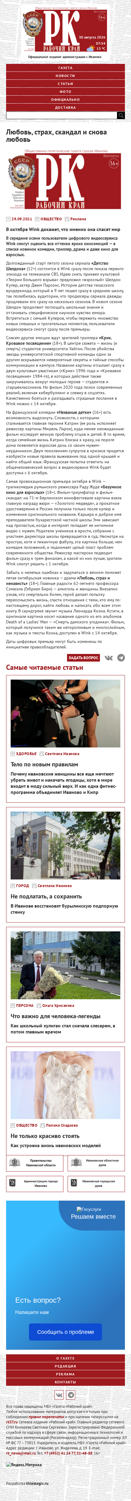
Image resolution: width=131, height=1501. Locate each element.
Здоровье (26, 754)
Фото (66, 91)
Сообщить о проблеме (65, 1332)
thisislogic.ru (37, 1483)
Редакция (65, 1366)
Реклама (78, 219)
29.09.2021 (22, 219)
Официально (65, 99)
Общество (51, 219)
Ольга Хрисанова (58, 1006)
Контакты (65, 1382)
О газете (65, 1358)
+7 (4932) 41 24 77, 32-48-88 (68, 1453)
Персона (25, 1006)
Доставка (65, 107)
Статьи (65, 83)
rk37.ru (12, 1422)
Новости (65, 75)
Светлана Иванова (62, 754)
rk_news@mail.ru (21, 1453)
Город (22, 886)
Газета (65, 67)
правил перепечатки (46, 1416)
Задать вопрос (83, 657)
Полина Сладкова (62, 1125)
